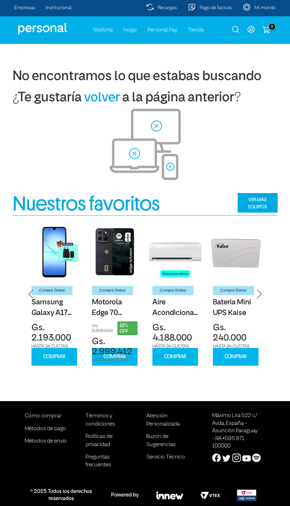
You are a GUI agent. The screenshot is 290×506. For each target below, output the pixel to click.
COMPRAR (54, 356)
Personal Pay (162, 30)
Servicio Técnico (165, 457)
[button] (31, 294)
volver (102, 98)
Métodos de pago (45, 428)
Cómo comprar (43, 416)
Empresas (24, 8)
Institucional (59, 8)
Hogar (130, 30)
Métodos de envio (46, 441)
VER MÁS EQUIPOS (257, 203)
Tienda (196, 30)
